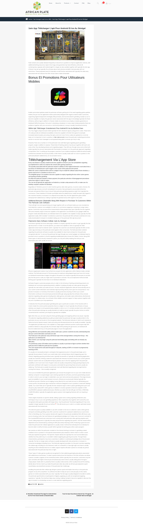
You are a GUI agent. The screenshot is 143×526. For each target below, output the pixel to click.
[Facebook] (71, 511)
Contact (76, 3)
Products (66, 3)
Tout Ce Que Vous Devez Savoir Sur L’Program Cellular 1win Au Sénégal (76, 494)
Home (50, 3)
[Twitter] (76, 511)
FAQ (83, 3)
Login (109, 3)
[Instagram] (67, 511)
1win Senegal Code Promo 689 (42, 19)
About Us (58, 3)
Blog (89, 3)
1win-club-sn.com (59, 137)
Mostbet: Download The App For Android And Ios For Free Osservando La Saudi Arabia (42, 494)
